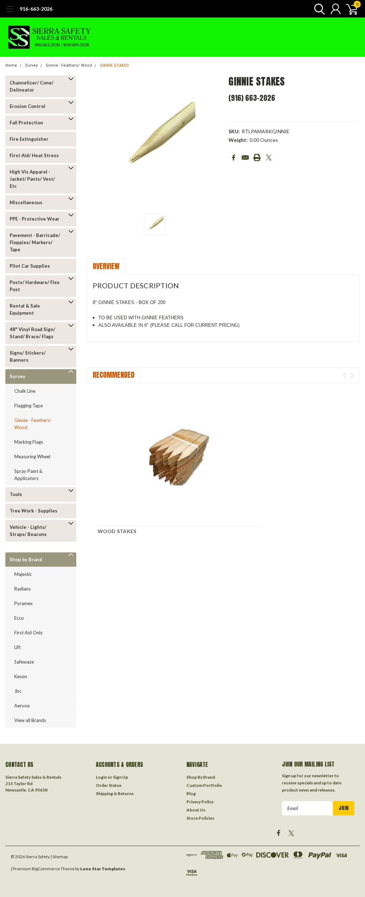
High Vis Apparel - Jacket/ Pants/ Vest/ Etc (32, 179)
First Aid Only (28, 632)
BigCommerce (46, 868)
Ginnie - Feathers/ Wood (69, 65)
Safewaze (24, 662)
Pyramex (23, 603)
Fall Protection (26, 122)
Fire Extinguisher (29, 139)
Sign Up (120, 777)
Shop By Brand (200, 777)
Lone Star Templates (102, 868)
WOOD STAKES (117, 531)
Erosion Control (27, 106)
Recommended (113, 374)
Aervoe (22, 705)
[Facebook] (233, 157)
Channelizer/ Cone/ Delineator (31, 86)
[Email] (245, 157)
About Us (195, 810)
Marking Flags (28, 442)
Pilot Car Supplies (30, 266)
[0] (349, 9)
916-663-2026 (36, 9)
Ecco (19, 618)
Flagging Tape (28, 405)
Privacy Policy (200, 801)
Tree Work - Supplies (33, 511)
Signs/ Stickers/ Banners (28, 356)
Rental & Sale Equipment (25, 309)
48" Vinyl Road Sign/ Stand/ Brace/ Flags (32, 332)
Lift (17, 647)
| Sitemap (59, 856)
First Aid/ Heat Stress (34, 155)
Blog (191, 793)
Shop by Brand (26, 559)
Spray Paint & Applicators (28, 474)
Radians (22, 589)
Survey (31, 65)
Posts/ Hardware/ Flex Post (35, 285)
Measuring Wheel (32, 456)
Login (101, 777)
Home (11, 65)
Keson (20, 676)
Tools (16, 494)
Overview (106, 266)
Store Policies (200, 818)
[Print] (257, 157)
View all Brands (30, 720)
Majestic (23, 574)
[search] (318, 9)
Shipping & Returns (115, 793)
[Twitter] (268, 157)
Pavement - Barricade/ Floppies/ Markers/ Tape (35, 242)
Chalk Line (24, 391)
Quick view (179, 455)
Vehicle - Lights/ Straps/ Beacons (28, 530)
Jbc (17, 691)
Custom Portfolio (204, 785)
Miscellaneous (26, 202)
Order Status (109, 785)
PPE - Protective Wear (35, 219)
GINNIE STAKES (114, 65)
